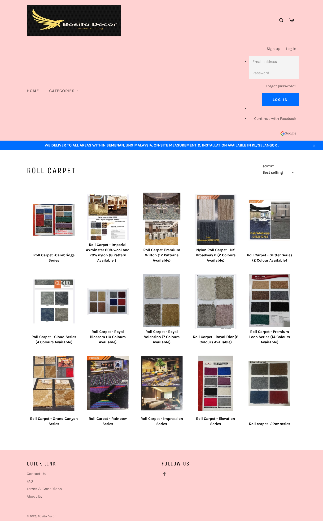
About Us (34, 496)
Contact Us (36, 473)
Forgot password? (281, 86)
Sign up (273, 48)
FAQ (30, 481)
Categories (62, 90)
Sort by (268, 166)
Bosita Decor (47, 516)
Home (33, 90)
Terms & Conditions (44, 489)
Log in (291, 48)
